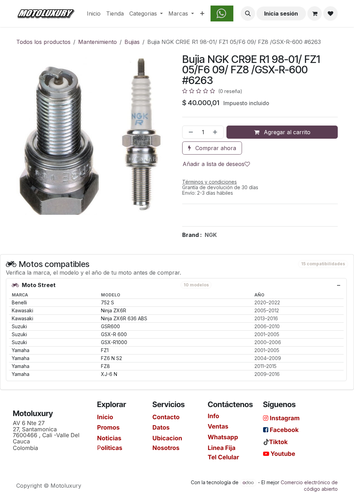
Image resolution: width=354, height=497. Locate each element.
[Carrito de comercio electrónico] (314, 13)
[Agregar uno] (216, 132)
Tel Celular (223, 457)
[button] (248, 13)
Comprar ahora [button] (215, 148)
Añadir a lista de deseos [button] (213, 163)
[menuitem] (93, 13)
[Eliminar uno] (189, 132)
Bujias (132, 41)
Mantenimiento (97, 41)
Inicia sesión (281, 13)
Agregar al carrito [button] (286, 132)
